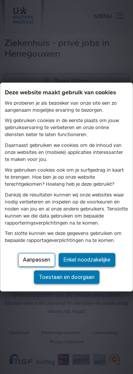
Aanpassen (36, 259)
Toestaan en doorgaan (67, 277)
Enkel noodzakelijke (87, 259)
